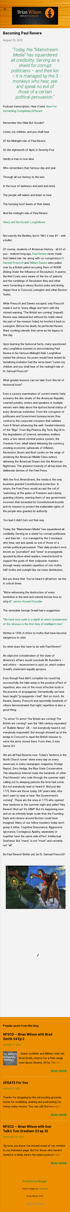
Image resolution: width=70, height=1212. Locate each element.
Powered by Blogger (35, 1181)
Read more (59, 1071)
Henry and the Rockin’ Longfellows (24, 222)
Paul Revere (39, 253)
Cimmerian (43, 1189)
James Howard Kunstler (27, 601)
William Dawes (38, 263)
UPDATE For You (15, 1083)
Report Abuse (35, 1203)
